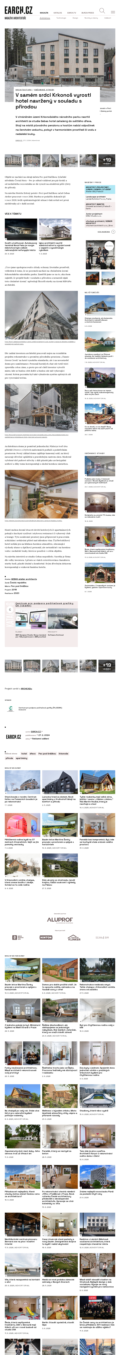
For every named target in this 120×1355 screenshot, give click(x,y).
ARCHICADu (26, 688)
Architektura (45, 18)
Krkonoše (63, 753)
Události (107, 18)
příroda (9, 758)
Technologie (61, 18)
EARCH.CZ (19, 140)
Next (74, 618)
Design (75, 18)
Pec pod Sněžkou (47, 753)
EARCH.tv (71, 13)
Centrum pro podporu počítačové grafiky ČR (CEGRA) (45, 604)
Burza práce (88, 13)
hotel (24, 753)
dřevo (33, 753)
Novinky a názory (91, 18)
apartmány (21, 758)
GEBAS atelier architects (24, 579)
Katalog (58, 13)
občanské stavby (44, 90)
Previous (18, 618)
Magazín (44, 13)
